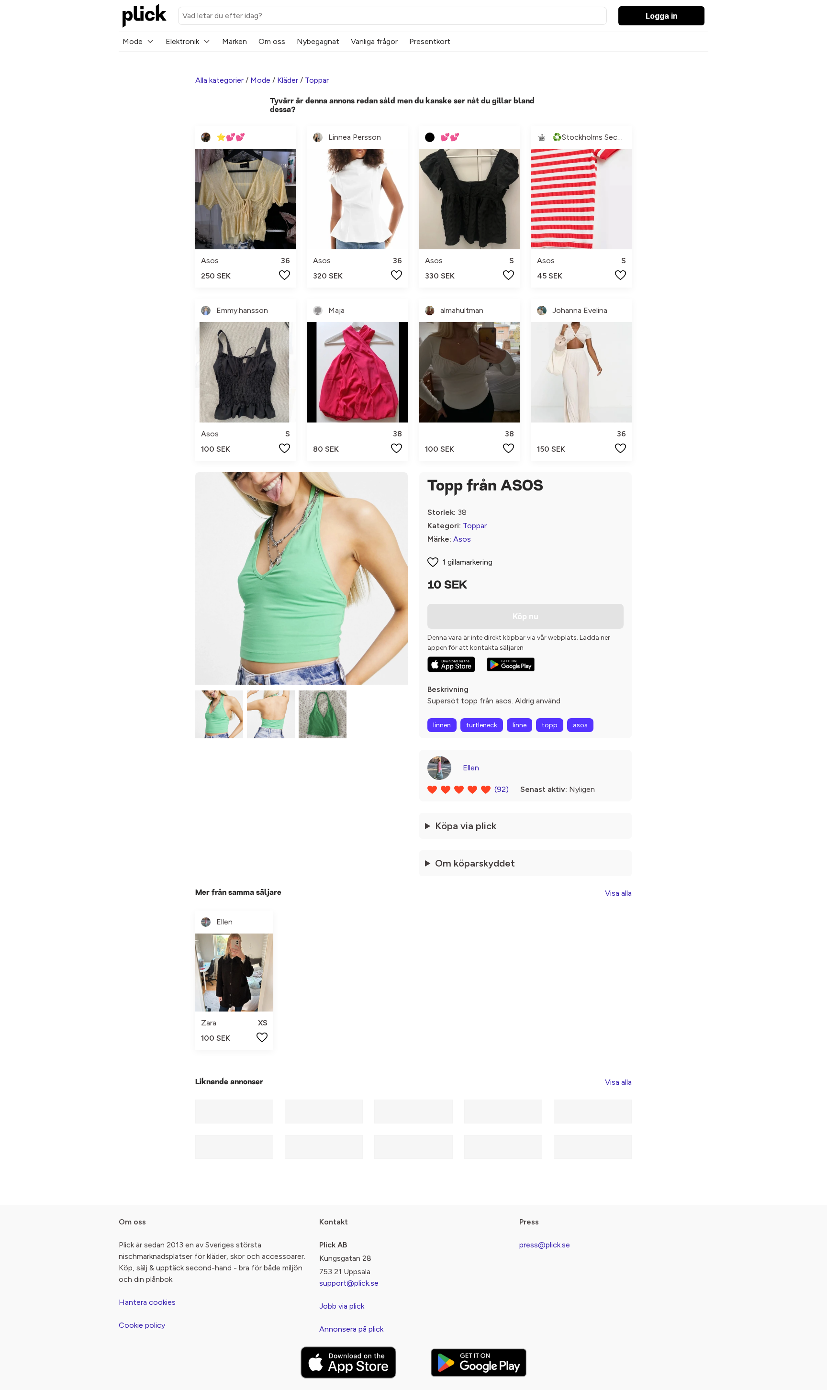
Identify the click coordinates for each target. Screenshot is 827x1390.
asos (580, 725)
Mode (133, 41)
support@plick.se (349, 1283)
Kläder (287, 80)
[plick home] (145, 16)
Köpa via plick (465, 826)
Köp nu (525, 616)
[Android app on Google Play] (511, 664)
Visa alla (618, 893)
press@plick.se (544, 1244)
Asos (462, 539)
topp (550, 725)
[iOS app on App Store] (451, 664)
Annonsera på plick (351, 1329)
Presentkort (429, 41)
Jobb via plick (341, 1306)
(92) (501, 789)
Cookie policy (142, 1325)
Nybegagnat (318, 41)
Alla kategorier (219, 80)
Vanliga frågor (374, 41)
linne (519, 725)
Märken (234, 41)
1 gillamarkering (467, 562)
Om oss (271, 41)
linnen (442, 725)
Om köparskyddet (475, 863)
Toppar (317, 80)
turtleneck (481, 725)
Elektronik (182, 41)
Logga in (662, 16)
